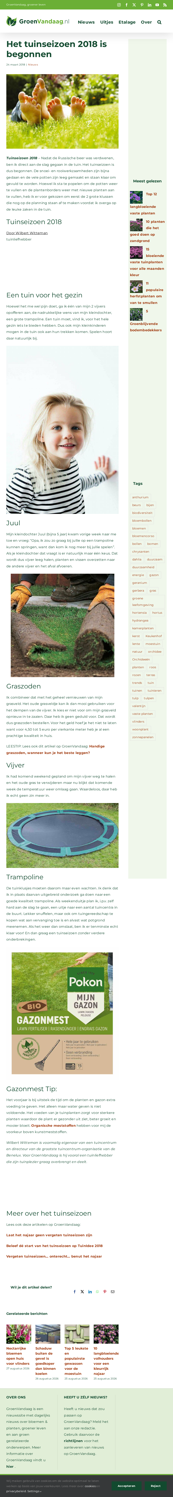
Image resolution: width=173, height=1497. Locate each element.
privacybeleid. (16, 1491)
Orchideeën (141, 659)
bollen (137, 544)
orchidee (154, 652)
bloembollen (141, 521)
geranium (139, 583)
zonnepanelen (143, 737)
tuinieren (155, 690)
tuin (151, 683)
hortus (157, 613)
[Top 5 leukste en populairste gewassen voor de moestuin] (77, 1327)
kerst (136, 636)
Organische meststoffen (53, 1126)
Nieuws (33, 64)
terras (150, 675)
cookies (90, 1486)
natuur (137, 652)
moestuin (153, 644)
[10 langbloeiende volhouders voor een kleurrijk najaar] (106, 1327)
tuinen (137, 690)
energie (138, 575)
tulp (135, 698)
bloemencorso (143, 536)
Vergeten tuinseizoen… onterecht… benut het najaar (54, 1256)
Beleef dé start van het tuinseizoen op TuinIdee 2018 (54, 1246)
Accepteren (126, 1486)
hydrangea (140, 620)
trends (137, 683)
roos (152, 667)
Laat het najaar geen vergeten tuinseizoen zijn (49, 1235)
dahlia (137, 559)
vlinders (138, 721)
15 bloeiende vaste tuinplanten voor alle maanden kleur (147, 262)
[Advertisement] (62, 266)
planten (138, 667)
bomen (152, 544)
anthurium (140, 497)
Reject (156, 1486)
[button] (159, 22)
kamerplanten (143, 628)
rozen (136, 675)
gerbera (138, 590)
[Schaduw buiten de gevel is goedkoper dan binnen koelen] (47, 1327)
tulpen (149, 698)
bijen (150, 505)
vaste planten (142, 714)
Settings (33, 1491)
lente (136, 644)
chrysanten (140, 551)
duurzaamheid (143, 567)
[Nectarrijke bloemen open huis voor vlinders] (18, 1327)
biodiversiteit (142, 513)
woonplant (140, 729)
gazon (154, 575)
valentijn (139, 706)
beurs (136, 505)
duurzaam (154, 559)
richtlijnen (73, 1441)
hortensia (139, 613)
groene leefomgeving (143, 601)
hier (10, 1467)
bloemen (139, 528)
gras (153, 590)
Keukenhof (154, 636)
